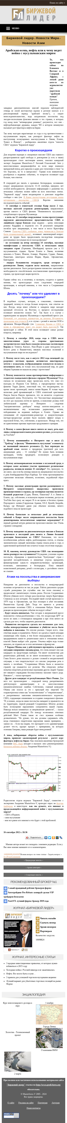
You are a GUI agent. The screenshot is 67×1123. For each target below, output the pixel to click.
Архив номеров (47, 927)
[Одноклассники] (53, 837)
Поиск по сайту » (57, 3)
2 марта (17, 1074)
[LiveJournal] (61, 837)
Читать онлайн (47, 918)
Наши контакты (34, 1108)
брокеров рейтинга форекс (15, 746)
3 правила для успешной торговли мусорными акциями (31, 977)
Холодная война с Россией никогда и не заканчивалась (30, 970)
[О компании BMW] (49, 1047)
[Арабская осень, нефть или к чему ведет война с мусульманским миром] (26, 102)
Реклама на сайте (26, 1103)
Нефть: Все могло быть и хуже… (21, 973)
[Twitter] (50, 837)
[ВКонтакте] (46, 837)
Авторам (56, 1103)
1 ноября (49, 1003)
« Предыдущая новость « (33, 860)
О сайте (11, 1103)
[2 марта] (17, 1071)
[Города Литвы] (49, 1023)
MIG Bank (18, 743)
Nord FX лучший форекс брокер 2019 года (28, 901)
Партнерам (45, 931)
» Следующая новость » (33, 875)
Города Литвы (49, 1026)
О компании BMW (49, 1050)
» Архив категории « (33, 868)
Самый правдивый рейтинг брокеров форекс (29, 888)
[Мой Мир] (57, 837)
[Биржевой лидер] (33, 21)
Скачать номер (47, 922)
